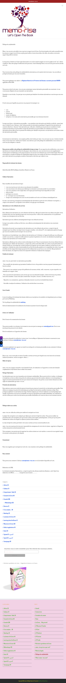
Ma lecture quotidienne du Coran (43, 643)
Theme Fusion (45, 681)
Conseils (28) (7, 499)
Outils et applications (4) (9, 527)
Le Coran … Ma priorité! (41, 622)
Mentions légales (39, 651)
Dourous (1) (6, 506)
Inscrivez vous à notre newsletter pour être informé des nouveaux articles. (28, 548)
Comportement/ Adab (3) (10, 492)
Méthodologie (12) (9, 503)
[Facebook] (1, 340)
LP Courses (38, 636)
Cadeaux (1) (6, 488)
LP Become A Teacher (40, 626)
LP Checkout (38, 633)
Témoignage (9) (7, 541)
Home (36, 619)
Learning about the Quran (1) (11, 520)
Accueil (37, 608)
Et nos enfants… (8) (8, 510)
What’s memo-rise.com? (41, 658)
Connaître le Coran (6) (9, 496)
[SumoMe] (1, 345)
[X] (1, 343)
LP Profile (37, 640)
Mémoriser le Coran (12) (9, 524)
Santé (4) (6, 531)
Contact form (38, 612)
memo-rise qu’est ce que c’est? (42, 647)
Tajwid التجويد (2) (8, 538)
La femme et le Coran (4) (9, 517)
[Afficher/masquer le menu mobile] (62, 5)
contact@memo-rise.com (33, 1)
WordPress (40, 681)
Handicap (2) (7, 513)
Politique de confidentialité (41, 654)
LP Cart (37, 629)
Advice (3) (6, 485)
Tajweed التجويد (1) (8, 534)
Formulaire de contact (40, 615)
